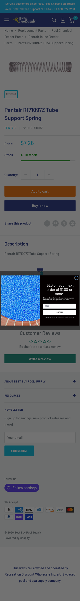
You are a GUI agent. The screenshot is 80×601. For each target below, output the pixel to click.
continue (59, 312)
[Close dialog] (76, 278)
